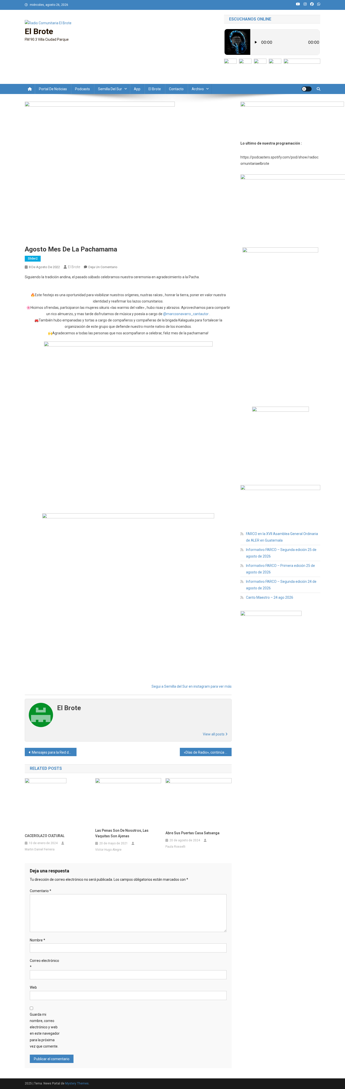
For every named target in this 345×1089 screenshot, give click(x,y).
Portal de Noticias (53, 89)
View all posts (214, 734)
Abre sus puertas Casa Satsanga (192, 833)
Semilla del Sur (110, 89)
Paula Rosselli (175, 846)
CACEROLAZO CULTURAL (44, 836)
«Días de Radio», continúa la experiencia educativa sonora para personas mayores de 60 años (208, 752)
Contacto (176, 89)
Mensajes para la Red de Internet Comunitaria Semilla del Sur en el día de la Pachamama (54, 752)
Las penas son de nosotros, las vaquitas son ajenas (122, 833)
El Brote (39, 31)
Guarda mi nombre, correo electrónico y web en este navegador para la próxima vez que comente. (45, 1030)
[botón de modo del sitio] (307, 88)
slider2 (33, 258)
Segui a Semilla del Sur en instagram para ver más (192, 686)
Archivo (198, 89)
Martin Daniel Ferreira (40, 849)
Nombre (37, 940)
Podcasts (82, 89)
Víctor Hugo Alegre (108, 849)
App (137, 89)
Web (33, 987)
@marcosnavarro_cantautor (186, 314)
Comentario (40, 891)
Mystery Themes (77, 1083)
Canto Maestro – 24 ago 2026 (269, 597)
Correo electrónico (44, 964)
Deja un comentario (102, 267)
